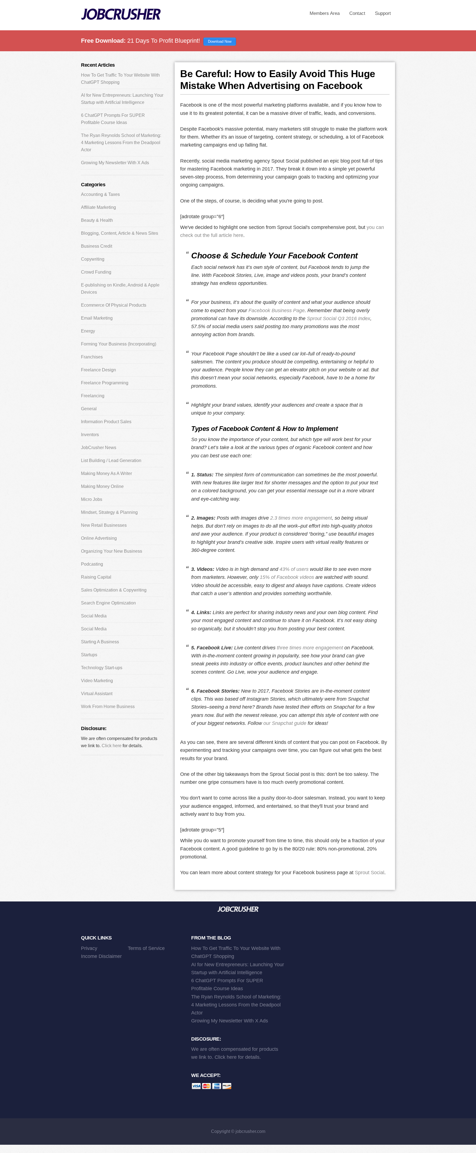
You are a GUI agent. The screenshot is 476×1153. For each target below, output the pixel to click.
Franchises (92, 357)
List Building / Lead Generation (111, 460)
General (89, 408)
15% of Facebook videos (287, 577)
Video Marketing (97, 680)
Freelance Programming (104, 382)
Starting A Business (100, 641)
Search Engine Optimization (108, 603)
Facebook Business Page (276, 310)
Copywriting (92, 259)
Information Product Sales (106, 421)
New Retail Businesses (104, 525)
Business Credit (96, 246)
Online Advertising (99, 538)
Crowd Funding (96, 272)
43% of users (294, 569)
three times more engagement (310, 647)
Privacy (89, 948)
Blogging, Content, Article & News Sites (119, 233)
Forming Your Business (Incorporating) (118, 344)
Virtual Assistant (96, 693)
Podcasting (92, 564)
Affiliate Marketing (98, 207)
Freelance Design (98, 370)
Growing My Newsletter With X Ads (115, 162)
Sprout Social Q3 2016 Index (338, 318)
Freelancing (92, 395)
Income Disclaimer (101, 956)
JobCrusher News (98, 447)
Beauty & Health (97, 220)
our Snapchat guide (284, 723)
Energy (88, 331)
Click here (111, 745)
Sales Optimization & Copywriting (114, 590)
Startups (89, 654)
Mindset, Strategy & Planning (109, 512)
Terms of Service (146, 948)
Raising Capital (96, 577)
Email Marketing (97, 318)
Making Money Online (102, 486)
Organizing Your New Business (111, 551)
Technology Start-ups (101, 667)
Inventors (90, 434)
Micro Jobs (91, 499)
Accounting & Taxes (100, 194)
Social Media (94, 616)
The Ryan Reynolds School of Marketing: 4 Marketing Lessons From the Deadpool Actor (121, 142)
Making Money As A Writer (106, 473)
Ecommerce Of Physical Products (113, 305)
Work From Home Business (108, 706)
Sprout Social (369, 872)
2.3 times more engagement (301, 518)
